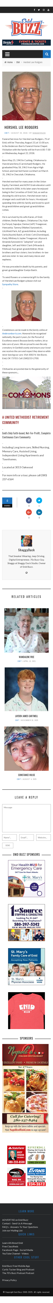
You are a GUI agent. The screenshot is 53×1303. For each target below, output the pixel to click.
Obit (6, 133)
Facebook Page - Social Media (17, 1250)
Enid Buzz (18, 1292)
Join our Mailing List (12, 1230)
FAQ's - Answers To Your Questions (20, 1226)
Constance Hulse (26, 775)
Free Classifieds (10, 1246)
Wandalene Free (26, 657)
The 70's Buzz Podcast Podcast (18, 1273)
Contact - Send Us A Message (17, 1223)
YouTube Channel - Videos (15, 1253)
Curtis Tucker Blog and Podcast (18, 1269)
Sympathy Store (10, 284)
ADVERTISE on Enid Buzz (15, 1219)
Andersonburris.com (11, 333)
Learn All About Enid (12, 1242)
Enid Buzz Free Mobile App (16, 1265)
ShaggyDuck (39, 133)
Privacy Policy (9, 1280)
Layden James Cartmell (26, 716)
